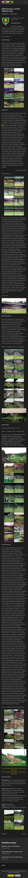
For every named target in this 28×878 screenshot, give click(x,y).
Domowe (12, 13)
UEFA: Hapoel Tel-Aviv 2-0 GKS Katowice (12, 857)
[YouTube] (4, 865)
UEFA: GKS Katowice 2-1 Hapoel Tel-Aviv (12, 851)
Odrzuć (17, 875)
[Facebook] (2, 865)
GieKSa (15, 13)
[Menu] (25, 2)
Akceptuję (11, 875)
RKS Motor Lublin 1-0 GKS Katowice (11, 846)
